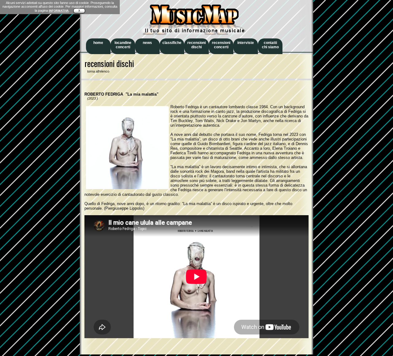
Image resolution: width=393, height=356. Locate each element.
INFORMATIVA (59, 10)
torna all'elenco (96, 71)
